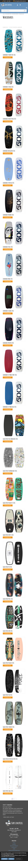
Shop (14, 842)
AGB (14, 849)
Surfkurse (14, 847)
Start (4, 14)
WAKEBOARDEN (15, 14)
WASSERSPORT (8, 14)
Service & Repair (14, 845)
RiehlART (22, 859)
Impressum (14, 852)
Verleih (14, 844)
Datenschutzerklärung (14, 850)
